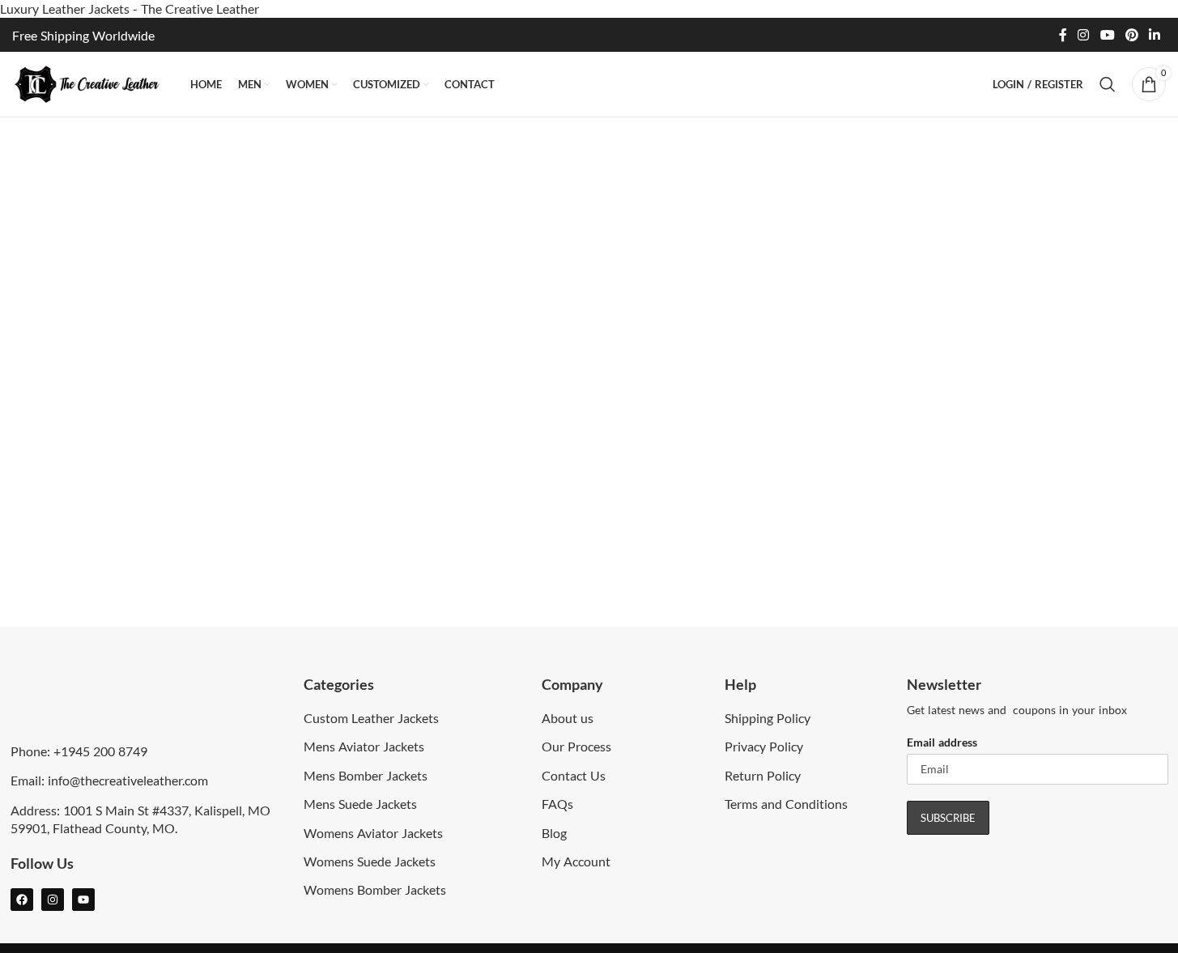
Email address (942, 742)
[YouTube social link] (1107, 35)
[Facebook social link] (1063, 35)
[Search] (1107, 84)
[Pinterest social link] (1131, 35)
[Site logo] (93, 82)
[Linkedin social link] (1155, 35)
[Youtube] (83, 899)
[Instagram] (52, 899)
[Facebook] (22, 899)
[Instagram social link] (1084, 35)
